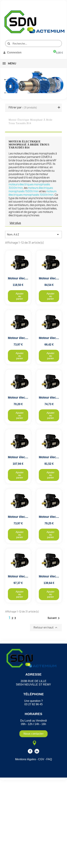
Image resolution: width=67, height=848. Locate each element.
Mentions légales (25, 759)
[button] (18, 296)
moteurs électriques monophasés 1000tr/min (33, 193)
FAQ (49, 759)
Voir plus (15, 223)
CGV (41, 759)
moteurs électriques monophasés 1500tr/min (31, 189)
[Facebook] (30, 751)
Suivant (54, 618)
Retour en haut (46, 627)
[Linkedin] (37, 751)
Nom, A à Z (33, 234)
